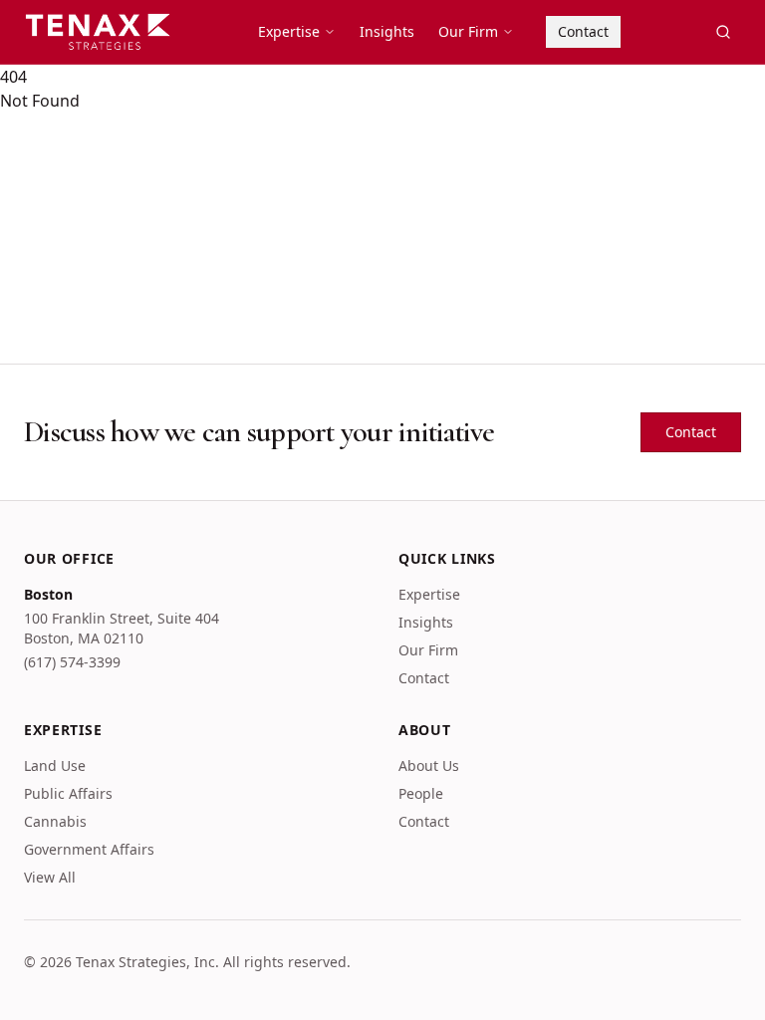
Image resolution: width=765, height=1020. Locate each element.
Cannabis (55, 821)
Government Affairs (89, 849)
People (420, 793)
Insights (387, 31)
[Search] (723, 32)
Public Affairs (68, 793)
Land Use (55, 765)
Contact (583, 31)
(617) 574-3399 (72, 661)
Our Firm (468, 31)
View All (50, 877)
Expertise (289, 31)
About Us (428, 765)
